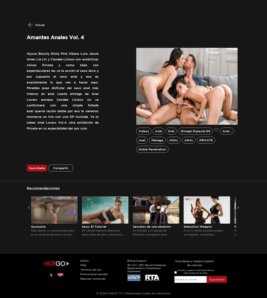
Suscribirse (216, 279)
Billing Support (136, 260)
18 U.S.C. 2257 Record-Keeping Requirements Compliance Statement (146, 268)
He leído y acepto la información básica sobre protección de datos (195, 271)
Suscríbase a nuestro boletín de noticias (194, 263)
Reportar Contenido (93, 278)
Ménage (157, 140)
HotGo (84, 260)
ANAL (173, 140)
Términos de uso (90, 269)
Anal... (227, 131)
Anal (158, 131)
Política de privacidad (94, 274)
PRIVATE (206, 140)
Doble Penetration (152, 149)
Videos (144, 131)
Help (83, 265)
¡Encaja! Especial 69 (195, 131)
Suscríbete (37, 168)
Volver (39, 25)
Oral (171, 131)
